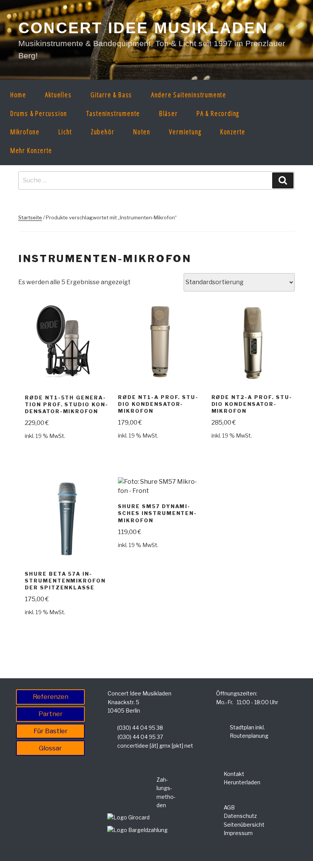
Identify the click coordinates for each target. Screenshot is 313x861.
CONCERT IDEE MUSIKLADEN (143, 27)
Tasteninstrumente (113, 113)
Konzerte (232, 131)
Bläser (168, 113)
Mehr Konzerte (31, 150)
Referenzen (50, 696)
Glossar (50, 748)
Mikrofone (25, 131)
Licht (65, 131)
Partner (51, 714)
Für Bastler (51, 731)
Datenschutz (240, 816)
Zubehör (103, 131)
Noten (141, 131)
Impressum (238, 833)
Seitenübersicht (244, 824)
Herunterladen (242, 782)
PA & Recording (218, 113)
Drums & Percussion (38, 113)
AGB (229, 807)
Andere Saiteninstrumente (188, 94)
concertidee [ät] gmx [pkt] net (155, 745)
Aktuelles (58, 94)
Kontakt (234, 774)
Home (18, 94)
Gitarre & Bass (111, 94)
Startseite (30, 217)
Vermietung (185, 131)
